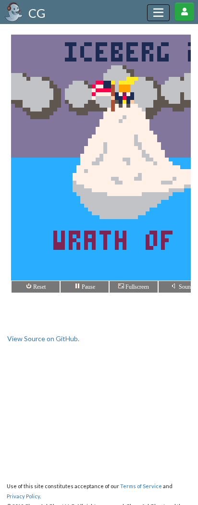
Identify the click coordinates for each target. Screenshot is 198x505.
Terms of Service (141, 486)
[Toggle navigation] (158, 12)
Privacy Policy (23, 496)
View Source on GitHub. (43, 338)
